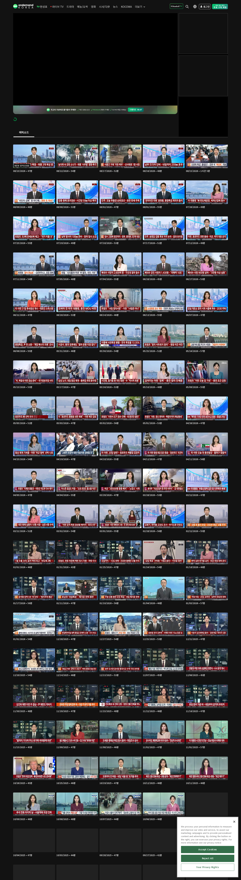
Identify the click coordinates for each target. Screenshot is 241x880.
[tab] (23, 132)
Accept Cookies (207, 849)
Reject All (207, 858)
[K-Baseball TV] (176, 6)
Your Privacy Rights (207, 867)
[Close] (234, 821)
